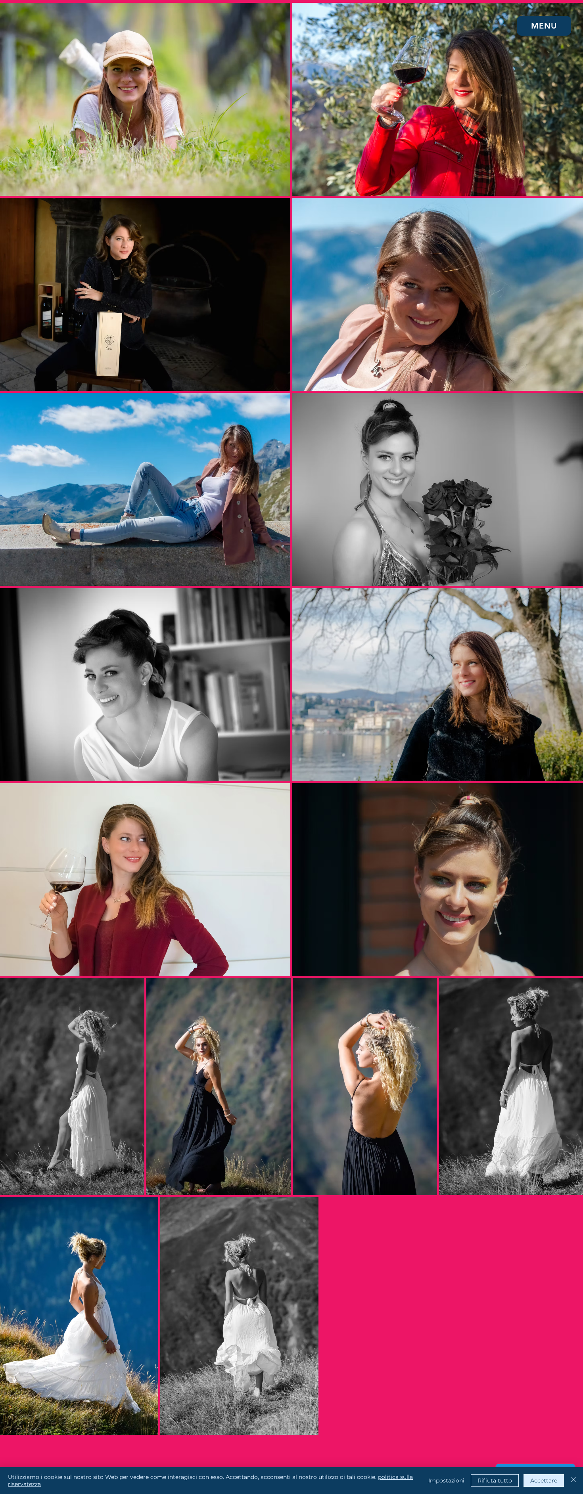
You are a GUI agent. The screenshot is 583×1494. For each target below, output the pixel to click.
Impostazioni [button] (446, 1480)
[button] (544, 26)
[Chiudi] (573, 1480)
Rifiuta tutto (495, 1480)
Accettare (543, 1480)
